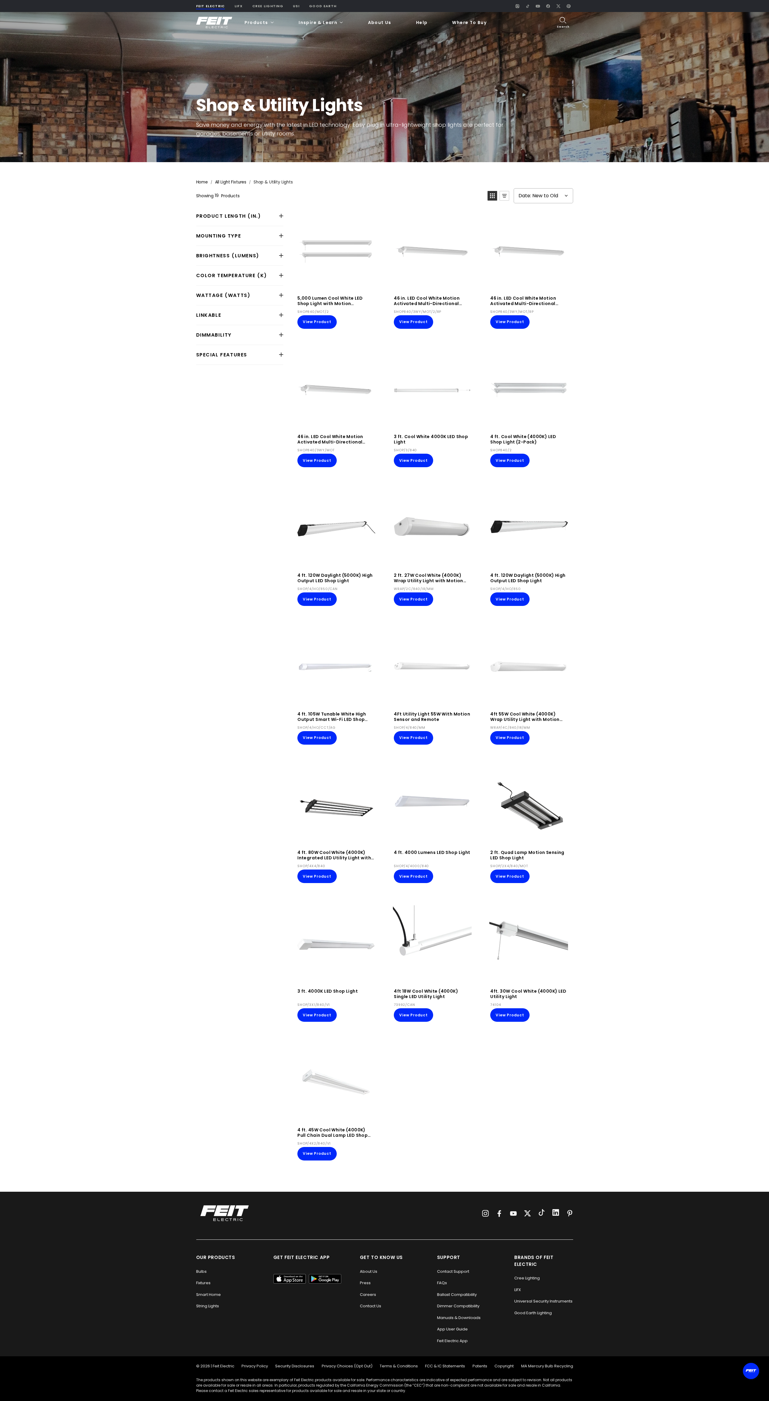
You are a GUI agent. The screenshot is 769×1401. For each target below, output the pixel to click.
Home (202, 182)
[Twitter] (527, 1213)
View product (317, 321)
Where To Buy (469, 23)
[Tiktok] (541, 1213)
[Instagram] (517, 6)
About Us (379, 23)
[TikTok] (527, 6)
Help (422, 23)
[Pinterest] (568, 6)
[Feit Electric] (214, 23)
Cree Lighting (267, 6)
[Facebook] (548, 6)
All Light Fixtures (231, 182)
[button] (259, 23)
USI (296, 6)
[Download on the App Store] (289, 1279)
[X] (558, 6)
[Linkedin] (555, 1213)
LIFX (239, 6)
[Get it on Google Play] (325, 1279)
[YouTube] (538, 6)
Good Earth (322, 6)
